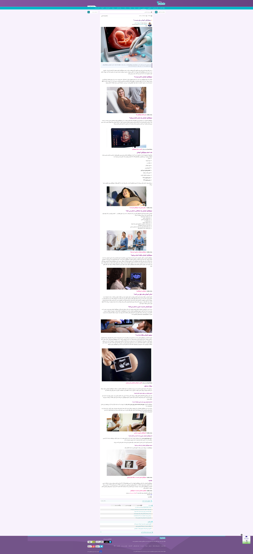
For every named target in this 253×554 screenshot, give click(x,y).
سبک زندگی (119, 8)
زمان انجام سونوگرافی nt (141, 115)
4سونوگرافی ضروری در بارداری (140, 433)
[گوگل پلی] (99, 542)
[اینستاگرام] (91, 547)
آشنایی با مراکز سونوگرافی (137, 149)
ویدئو (113, 8)
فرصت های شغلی (136, 546)
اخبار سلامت (107, 8)
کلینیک (102, 8)
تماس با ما (142, 546)
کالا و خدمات (97, 8)
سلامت (125, 8)
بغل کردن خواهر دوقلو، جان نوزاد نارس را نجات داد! (143, 507)
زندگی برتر (118, 546)
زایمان (139, 8)
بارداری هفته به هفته (156, 546)
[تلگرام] (99, 547)
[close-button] (241, 535)
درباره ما (146, 546)
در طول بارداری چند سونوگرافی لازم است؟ (138, 208)
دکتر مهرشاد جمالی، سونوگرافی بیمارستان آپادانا (140, 23)
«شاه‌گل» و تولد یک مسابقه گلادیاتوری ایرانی (143, 526)
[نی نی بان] (161, 3)
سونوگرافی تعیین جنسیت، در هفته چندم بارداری (136, 477)
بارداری (144, 8)
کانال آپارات (130, 546)
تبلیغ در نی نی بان (124, 546)
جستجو (150, 546)
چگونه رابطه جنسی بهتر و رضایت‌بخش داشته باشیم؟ (142, 511)
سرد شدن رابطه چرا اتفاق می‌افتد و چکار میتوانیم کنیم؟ (142, 513)
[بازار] (91, 542)
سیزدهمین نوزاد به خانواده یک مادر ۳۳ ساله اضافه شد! (142, 515)
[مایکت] (108, 542)
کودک (130, 8)
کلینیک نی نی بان (133, 493)
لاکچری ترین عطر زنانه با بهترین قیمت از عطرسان (142, 528)
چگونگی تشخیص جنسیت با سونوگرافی (138, 491)
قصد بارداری (155, 8)
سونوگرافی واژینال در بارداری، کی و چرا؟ (138, 252)
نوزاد (134, 8)
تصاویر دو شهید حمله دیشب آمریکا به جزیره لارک (142, 524)
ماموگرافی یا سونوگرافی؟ (141, 291)
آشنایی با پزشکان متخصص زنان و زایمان (134, 383)
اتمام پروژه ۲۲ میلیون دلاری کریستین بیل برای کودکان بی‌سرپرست (141, 509)
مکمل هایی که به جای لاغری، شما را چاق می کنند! (143, 518)
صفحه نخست (162, 8)
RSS (114, 546)
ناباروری (149, 8)
